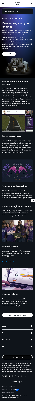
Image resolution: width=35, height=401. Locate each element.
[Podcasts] (22, 377)
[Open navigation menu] (3, 3)
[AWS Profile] (31, 3)
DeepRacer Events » (9, 262)
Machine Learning (7, 18)
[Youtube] (18, 377)
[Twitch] (15, 377)
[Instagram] (12, 377)
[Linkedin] (9, 377)
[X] (3, 377)
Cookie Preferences (8, 392)
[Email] (25, 377)
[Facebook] (6, 377)
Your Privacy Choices (8, 389)
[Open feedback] (33, 200)
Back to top (16, 382)
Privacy (4, 386)
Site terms (12, 386)
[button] (11, 11)
